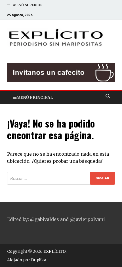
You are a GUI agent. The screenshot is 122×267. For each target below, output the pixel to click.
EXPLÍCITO (54, 251)
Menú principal (34, 97)
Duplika (38, 259)
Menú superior (28, 5)
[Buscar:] (61, 178)
